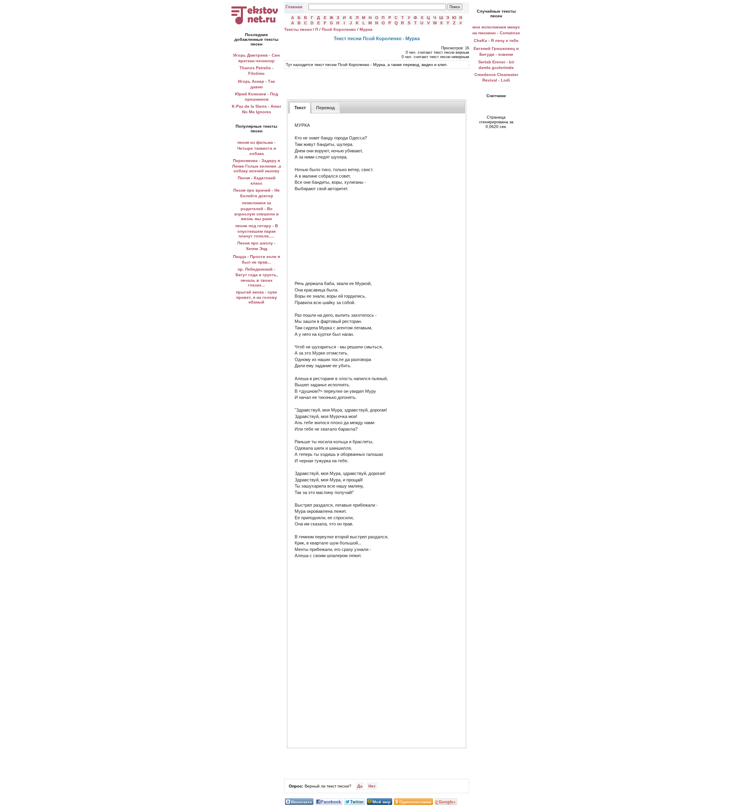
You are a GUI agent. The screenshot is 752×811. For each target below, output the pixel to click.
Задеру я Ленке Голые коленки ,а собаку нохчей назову (256, 165)
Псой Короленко (339, 29)
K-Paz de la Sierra (249, 106)
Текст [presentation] (300, 107)
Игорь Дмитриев (250, 55)
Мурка (366, 29)
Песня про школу (255, 243)
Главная (294, 6)
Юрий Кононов (250, 94)
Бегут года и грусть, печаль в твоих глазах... (257, 279)
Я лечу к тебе (504, 40)
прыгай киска (250, 292)
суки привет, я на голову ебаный (256, 297)
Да (359, 786)
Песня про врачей (252, 190)
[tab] (299, 107)
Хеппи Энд (256, 248)
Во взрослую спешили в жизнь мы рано (256, 213)
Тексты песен (298, 29)
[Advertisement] (376, 83)
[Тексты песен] (256, 24)
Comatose (510, 33)
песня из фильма (255, 142)
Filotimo (256, 73)
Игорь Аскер (251, 81)
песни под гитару (253, 225)
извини (505, 54)
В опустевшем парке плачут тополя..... (257, 230)
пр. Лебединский (255, 269)
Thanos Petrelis (255, 67)
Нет (372, 786)
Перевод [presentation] (325, 107)
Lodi (505, 80)
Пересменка (245, 160)
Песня (244, 178)
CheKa (480, 40)
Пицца (239, 256)
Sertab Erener (491, 62)
